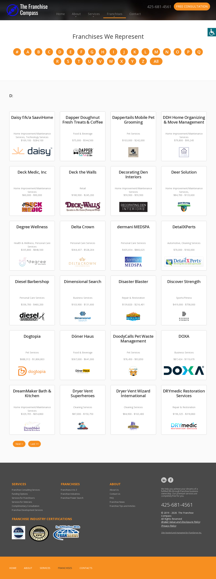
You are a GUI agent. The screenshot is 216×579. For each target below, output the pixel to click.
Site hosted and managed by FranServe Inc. (181, 532)
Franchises (114, 14)
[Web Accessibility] (212, 32)
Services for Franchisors (23, 498)
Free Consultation (192, 6)
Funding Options (20, 493)
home (12, 568)
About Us (114, 489)
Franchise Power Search (72, 498)
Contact (135, 14)
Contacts (86, 568)
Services (94, 14)
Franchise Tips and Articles (122, 506)
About (76, 14)
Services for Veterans (22, 502)
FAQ (112, 498)
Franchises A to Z (69, 489)
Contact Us (115, 493)
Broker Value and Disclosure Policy (180, 521)
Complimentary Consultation (25, 506)
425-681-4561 (159, 6)
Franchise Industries (70, 493)
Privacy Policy (168, 525)
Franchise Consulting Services (26, 489)
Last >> (35, 443)
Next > (19, 443)
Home (60, 14)
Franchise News (117, 502)
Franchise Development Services (27, 510)
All (156, 61)
